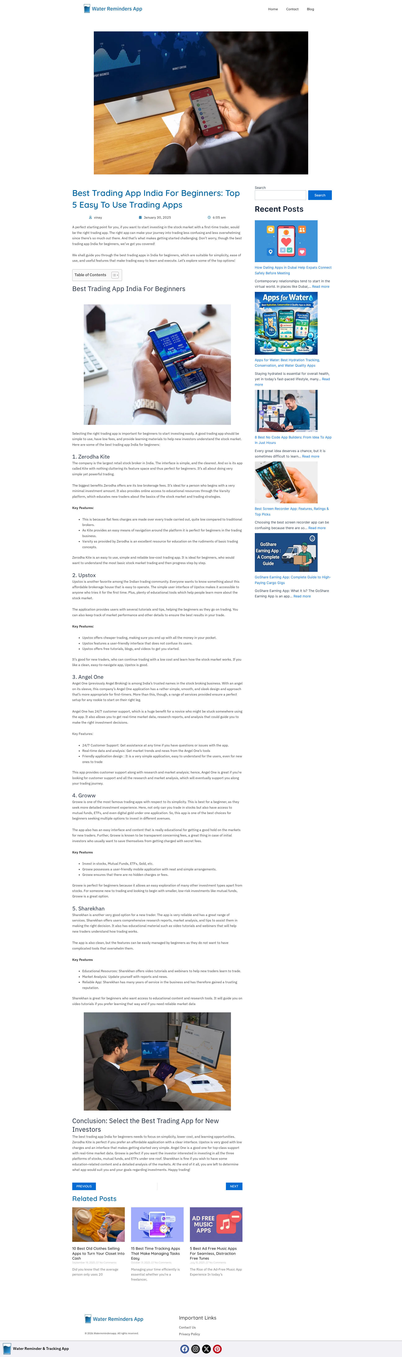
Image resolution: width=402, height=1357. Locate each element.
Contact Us (187, 1327)
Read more (320, 286)
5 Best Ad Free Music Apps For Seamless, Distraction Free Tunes (213, 1253)
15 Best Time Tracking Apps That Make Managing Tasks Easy (155, 1253)
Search (260, 188)
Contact (292, 9)
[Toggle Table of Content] (113, 275)
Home (273, 9)
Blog (310, 9)
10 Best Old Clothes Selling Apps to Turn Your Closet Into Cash (98, 1253)
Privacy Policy (189, 1334)
